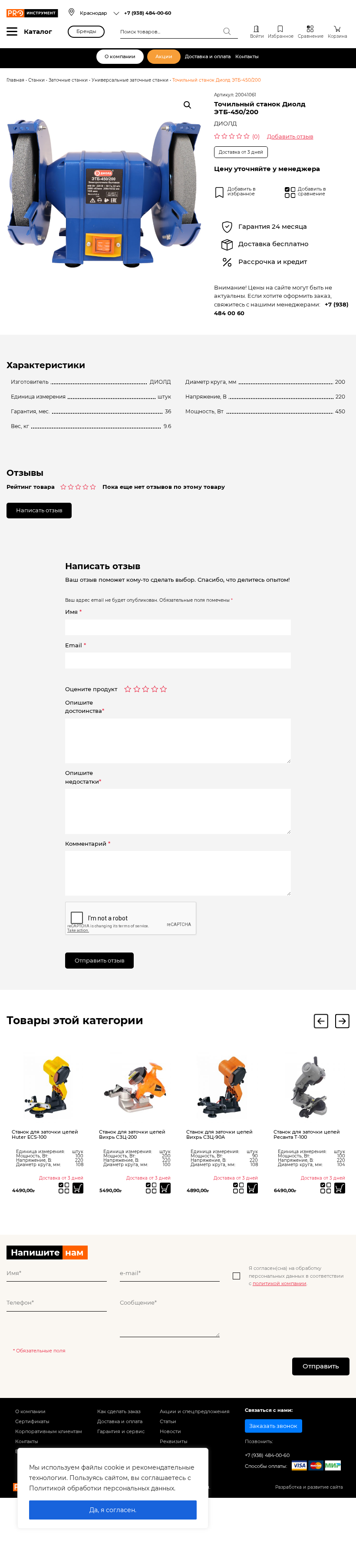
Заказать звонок (273, 1425)
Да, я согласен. (112, 1510)
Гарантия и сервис (121, 1431)
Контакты (247, 56)
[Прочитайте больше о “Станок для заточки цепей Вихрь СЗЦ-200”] (165, 1188)
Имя (73, 611)
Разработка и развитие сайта (309, 1487)
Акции (163, 56)
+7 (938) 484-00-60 (147, 13)
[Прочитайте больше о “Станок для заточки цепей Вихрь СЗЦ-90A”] (252, 1188)
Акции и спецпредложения (195, 1411)
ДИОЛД (225, 123)
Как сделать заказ (119, 1411)
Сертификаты (32, 1421)
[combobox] (100, 13)
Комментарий (87, 843)
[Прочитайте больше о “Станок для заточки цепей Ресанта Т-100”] (339, 1188)
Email (75, 645)
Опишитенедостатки (83, 777)
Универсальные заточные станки (130, 79)
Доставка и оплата (208, 56)
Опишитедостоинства (84, 707)
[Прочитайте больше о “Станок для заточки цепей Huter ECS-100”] (78, 1188)
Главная (15, 79)
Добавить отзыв (290, 136)
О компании (120, 56)
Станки (36, 79)
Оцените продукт (91, 689)
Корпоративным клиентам (48, 1431)
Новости (170, 1431)
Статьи (168, 1421)
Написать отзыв (39, 510)
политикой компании (280, 1283)
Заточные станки (68, 79)
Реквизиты (174, 1441)
